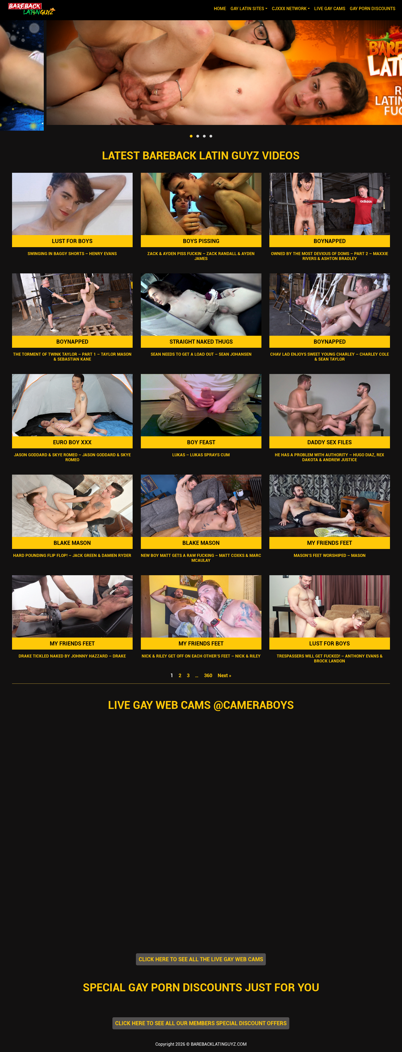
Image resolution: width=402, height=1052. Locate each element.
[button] (191, 136)
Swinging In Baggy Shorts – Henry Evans (72, 253)
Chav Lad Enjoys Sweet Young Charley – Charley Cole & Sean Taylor (329, 357)
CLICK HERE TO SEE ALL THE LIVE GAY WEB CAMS (201, 959)
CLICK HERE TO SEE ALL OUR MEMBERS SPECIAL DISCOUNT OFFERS (201, 1023)
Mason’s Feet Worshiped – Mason (330, 555)
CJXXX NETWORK (289, 8)
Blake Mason (72, 543)
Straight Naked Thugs (200, 341)
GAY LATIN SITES (247, 8)
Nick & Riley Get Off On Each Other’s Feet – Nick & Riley (200, 656)
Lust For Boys (72, 241)
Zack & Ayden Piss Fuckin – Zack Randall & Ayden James (201, 256)
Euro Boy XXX (72, 442)
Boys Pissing (201, 241)
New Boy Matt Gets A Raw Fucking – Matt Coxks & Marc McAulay (201, 558)
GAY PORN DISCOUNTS (372, 8)
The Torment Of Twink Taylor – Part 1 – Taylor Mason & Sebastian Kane (72, 357)
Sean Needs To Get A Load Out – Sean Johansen (200, 354)
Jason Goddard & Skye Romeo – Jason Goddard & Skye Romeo (72, 457)
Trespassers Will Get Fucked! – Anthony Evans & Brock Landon (330, 659)
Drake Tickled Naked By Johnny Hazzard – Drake (72, 656)
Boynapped (330, 241)
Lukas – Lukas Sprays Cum (201, 454)
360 (208, 675)
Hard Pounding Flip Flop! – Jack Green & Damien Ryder (72, 555)
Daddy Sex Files (330, 442)
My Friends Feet (329, 543)
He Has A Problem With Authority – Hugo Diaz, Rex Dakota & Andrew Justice (329, 457)
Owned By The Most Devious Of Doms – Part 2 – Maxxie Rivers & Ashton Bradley (329, 256)
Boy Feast (201, 442)
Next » (224, 675)
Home (221, 8)
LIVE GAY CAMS (329, 8)
